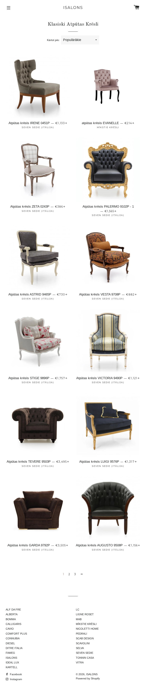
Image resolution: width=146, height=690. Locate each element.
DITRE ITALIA (14, 648)
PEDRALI (81, 633)
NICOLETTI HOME (87, 628)
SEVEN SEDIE (84, 652)
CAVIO (10, 628)
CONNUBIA (13, 638)
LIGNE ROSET (85, 614)
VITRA (80, 662)
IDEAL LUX (12, 662)
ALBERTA (11, 614)
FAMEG (10, 652)
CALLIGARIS (13, 623)
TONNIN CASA (85, 657)
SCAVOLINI (83, 643)
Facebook (15, 674)
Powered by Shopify (88, 678)
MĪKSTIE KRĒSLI (86, 623)
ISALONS (73, 7)
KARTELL (11, 667)
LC (77, 609)
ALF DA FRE (13, 609)
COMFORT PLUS (16, 633)
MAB (79, 619)
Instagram (15, 679)
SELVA (80, 648)
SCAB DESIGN (85, 638)
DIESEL (10, 643)
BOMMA (11, 619)
